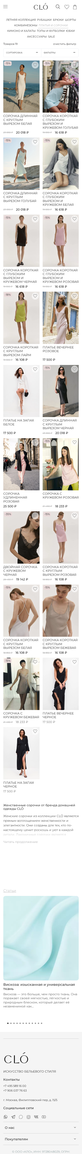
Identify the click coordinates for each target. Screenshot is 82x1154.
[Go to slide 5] (20, 1023)
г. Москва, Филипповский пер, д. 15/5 (30, 1100)
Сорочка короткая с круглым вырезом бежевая (60, 644)
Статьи (9, 890)
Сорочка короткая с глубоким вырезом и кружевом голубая (60, 122)
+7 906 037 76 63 (15, 1090)
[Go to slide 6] (23, 1023)
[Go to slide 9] (32, 1023)
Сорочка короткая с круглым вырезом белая (20, 644)
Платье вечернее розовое (58, 349)
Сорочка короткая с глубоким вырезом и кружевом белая (60, 199)
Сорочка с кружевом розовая (61, 496)
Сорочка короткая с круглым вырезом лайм (20, 351)
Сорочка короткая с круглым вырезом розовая (60, 571)
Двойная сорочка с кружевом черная (20, 571)
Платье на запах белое (18, 422)
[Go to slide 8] (29, 1023)
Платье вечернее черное (58, 715)
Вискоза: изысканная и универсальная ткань (39, 986)
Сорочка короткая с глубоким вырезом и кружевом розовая (61, 276)
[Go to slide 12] (41, 1023)
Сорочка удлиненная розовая (15, 497)
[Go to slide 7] (26, 1023)
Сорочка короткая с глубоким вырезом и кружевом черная (20, 276)
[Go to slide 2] (11, 1023)
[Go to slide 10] (35, 1023)
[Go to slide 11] (38, 1023)
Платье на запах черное (18, 785)
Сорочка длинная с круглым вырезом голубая (20, 197)
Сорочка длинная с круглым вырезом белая (20, 120)
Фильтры (50, 52)
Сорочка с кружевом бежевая (21, 715)
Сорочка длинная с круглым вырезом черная (60, 424)
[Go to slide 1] (8, 1023)
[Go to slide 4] (17, 1023)
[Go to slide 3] (14, 1023)
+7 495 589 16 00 (14, 1086)
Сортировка (14, 52)
